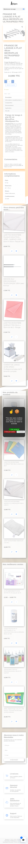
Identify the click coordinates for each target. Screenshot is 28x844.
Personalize (20, 431)
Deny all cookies (10, 431)
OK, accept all (15, 429)
